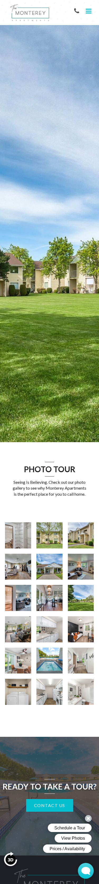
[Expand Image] (18, 535)
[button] (78, 11)
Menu (88, 11)
